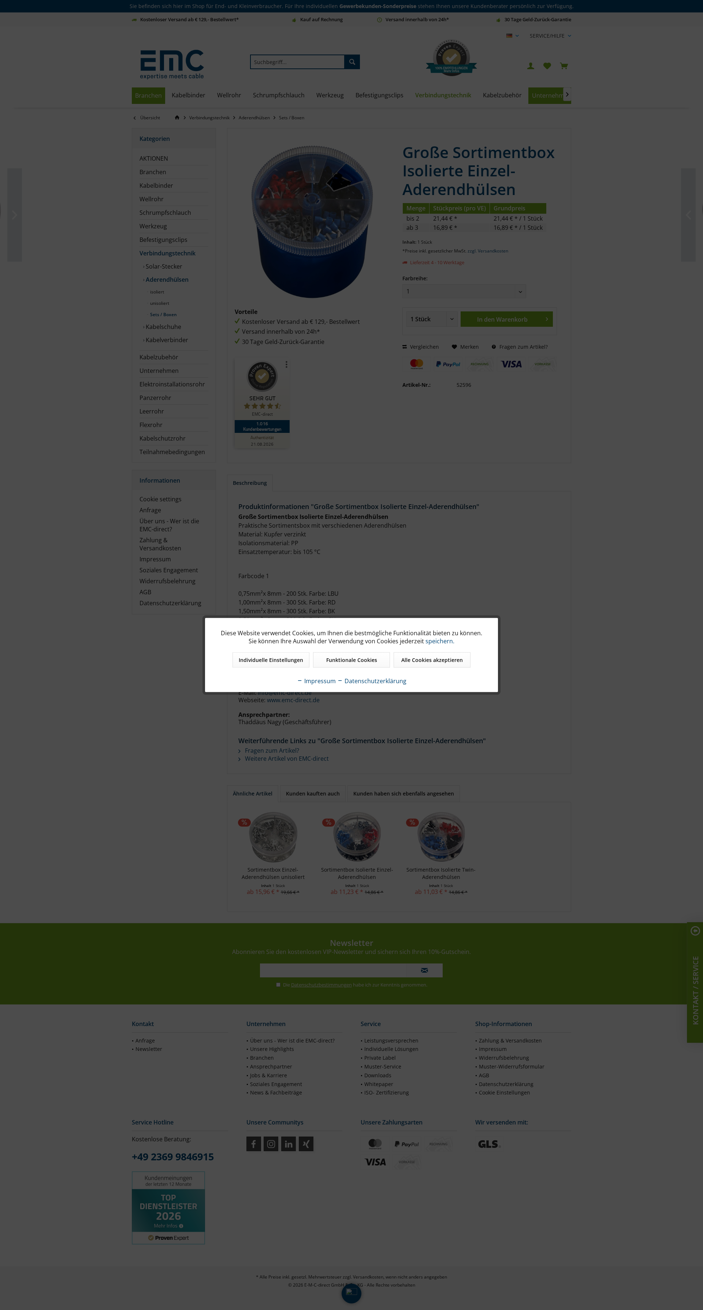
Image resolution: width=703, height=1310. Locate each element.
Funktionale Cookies (351, 659)
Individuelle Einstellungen (271, 659)
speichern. (439, 641)
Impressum (319, 681)
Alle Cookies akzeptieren (432, 659)
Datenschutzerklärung (374, 681)
